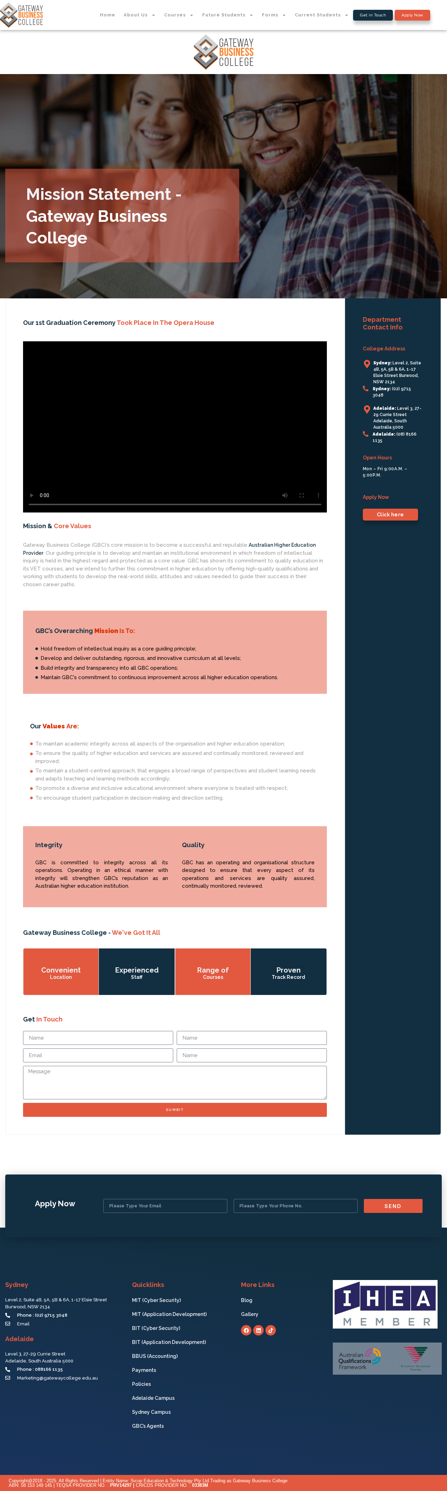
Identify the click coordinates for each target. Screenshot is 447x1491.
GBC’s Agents (148, 1426)
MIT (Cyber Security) (156, 1300)
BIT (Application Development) (169, 1342)
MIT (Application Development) (169, 1314)
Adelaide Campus (153, 1398)
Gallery (249, 1314)
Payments (144, 1370)
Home (107, 14)
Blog (246, 1300)
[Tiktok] (270, 1330)
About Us (136, 14)
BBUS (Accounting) (155, 1356)
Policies (141, 1384)
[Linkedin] (258, 1330)
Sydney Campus (151, 1412)
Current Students (318, 14)
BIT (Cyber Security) (156, 1328)
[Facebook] (246, 1330)
